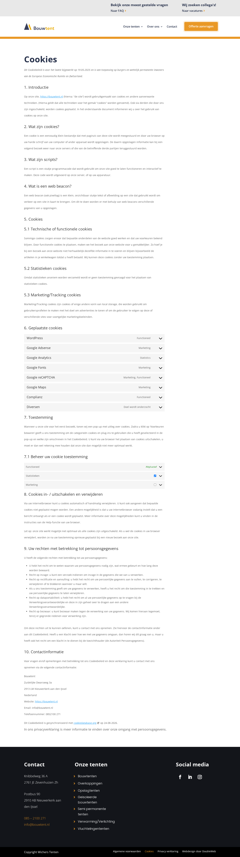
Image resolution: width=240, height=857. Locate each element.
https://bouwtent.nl (51, 96)
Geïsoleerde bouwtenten (87, 800)
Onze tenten (131, 26)
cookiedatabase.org (85, 723)
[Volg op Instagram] (200, 777)
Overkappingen (90, 783)
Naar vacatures (192, 11)
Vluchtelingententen (93, 828)
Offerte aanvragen (201, 26)
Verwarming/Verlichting (96, 821)
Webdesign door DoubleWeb (199, 851)
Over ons (153, 26)
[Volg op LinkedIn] (190, 777)
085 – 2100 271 (35, 818)
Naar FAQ (117, 11)
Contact (172, 26)
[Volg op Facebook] (180, 777)
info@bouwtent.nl (37, 824)
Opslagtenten (89, 790)
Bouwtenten (87, 776)
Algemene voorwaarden (127, 851)
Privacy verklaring (168, 851)
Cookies (149, 851)
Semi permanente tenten (92, 811)
